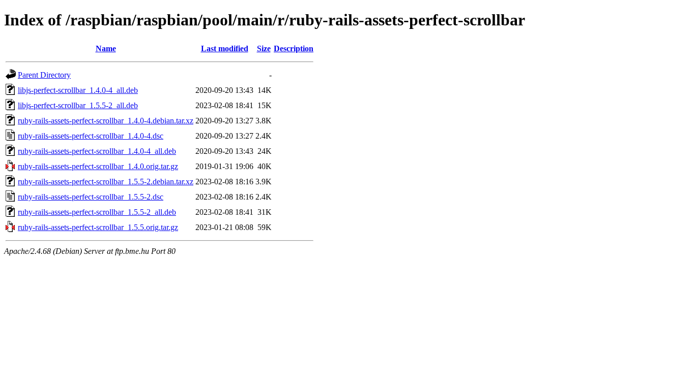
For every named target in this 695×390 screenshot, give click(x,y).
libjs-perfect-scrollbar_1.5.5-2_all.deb (78, 105)
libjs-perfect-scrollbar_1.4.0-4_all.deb (78, 90)
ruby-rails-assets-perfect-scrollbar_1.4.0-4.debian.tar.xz (105, 120)
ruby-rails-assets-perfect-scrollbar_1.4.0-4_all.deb (97, 151)
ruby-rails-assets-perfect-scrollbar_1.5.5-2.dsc (90, 196)
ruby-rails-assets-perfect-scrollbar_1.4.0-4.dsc (90, 136)
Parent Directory (44, 75)
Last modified (224, 48)
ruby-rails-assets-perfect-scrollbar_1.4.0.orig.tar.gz (98, 166)
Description (293, 48)
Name (106, 48)
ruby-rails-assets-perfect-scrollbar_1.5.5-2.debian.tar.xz (105, 181)
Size (264, 48)
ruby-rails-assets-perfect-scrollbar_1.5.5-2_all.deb (97, 212)
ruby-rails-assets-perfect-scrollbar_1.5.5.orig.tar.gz (98, 227)
